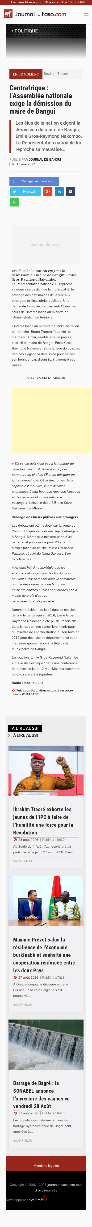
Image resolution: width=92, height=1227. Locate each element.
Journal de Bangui (45, 159)
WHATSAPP (30, 694)
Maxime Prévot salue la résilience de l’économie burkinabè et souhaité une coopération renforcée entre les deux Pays (44, 955)
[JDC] (36, 13)
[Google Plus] (47, 191)
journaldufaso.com (61, 1185)
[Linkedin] (59, 191)
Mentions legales (46, 1165)
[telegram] (70, 191)
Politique (26, 31)
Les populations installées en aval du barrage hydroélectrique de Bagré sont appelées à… (42, 1125)
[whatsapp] (14, 202)
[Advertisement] (51, 420)
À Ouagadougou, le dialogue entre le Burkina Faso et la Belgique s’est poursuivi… (40, 989)
